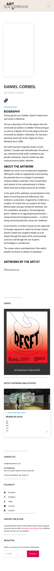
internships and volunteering (31, 528)
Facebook (11, 492)
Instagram (11, 497)
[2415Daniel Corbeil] (27, 337)
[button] (27, 432)
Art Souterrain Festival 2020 (27, 370)
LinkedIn (11, 510)
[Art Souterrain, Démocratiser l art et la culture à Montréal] (16, 6)
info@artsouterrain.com (12, 464)
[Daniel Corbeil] (8, 426)
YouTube (11, 506)
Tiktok (10, 502)
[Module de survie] (27, 399)
